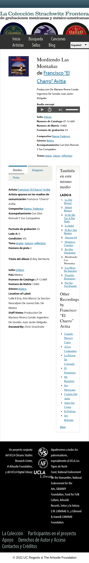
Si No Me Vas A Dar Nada (69, 218)
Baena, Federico (61, 136)
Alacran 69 (71, 237)
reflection (66, 155)
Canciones (58, 39)
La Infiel (69, 225)
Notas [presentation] (16, 177)
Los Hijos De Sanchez (70, 269)
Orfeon (48, 116)
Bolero (50, 140)
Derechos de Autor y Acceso (42, 539)
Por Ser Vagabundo (70, 284)
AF (43, 463)
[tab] (18, 169)
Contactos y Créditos (19, 546)
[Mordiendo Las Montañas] (18, 75)
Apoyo (7, 539)
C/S (43, 452)
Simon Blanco (68, 208)
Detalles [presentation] (17, 170)
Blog (52, 45)
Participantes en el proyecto (52, 533)
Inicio (16, 39)
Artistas (18, 45)
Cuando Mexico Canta (68, 338)
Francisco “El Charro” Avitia (34, 189)
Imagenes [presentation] (37, 170)
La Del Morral (68, 201)
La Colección (12, 533)
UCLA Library (43, 474)
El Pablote (70, 411)
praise (48, 155)
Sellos (36, 45)
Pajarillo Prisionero (69, 276)
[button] (42, 109)
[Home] (44, 16)
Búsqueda (36, 39)
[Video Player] (58, 109)
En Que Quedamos (70, 250)
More (63, 427)
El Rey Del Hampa (70, 231)
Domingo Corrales (69, 243)
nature (56, 155)
